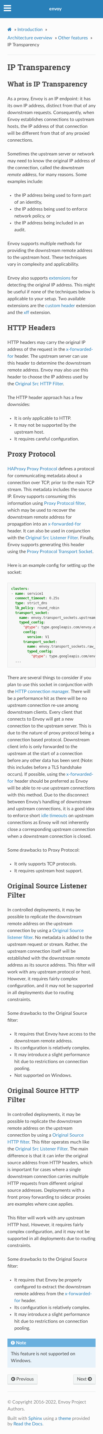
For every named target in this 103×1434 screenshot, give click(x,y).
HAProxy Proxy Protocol (32, 469)
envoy (55, 9)
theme (64, 1418)
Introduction (30, 29)
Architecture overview (29, 38)
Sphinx (35, 1418)
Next (82, 1379)
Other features (73, 38)
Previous (24, 1379)
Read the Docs (27, 1424)
